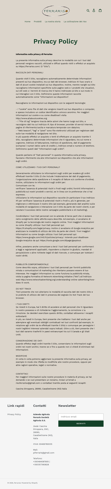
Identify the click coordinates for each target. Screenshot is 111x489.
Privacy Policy (14, 414)
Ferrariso (17, 483)
